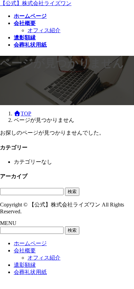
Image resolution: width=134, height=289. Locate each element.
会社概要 (25, 250)
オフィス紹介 (43, 30)
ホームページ (30, 243)
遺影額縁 (25, 265)
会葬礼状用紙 (30, 272)
